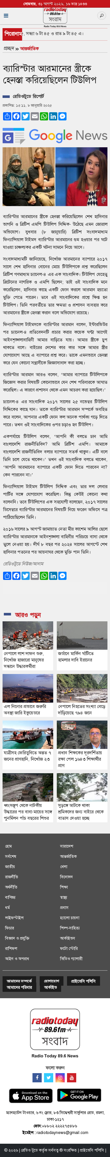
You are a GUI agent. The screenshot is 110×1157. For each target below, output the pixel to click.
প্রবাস (64, 907)
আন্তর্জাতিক (29, 49)
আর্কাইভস (67, 938)
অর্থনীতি (11, 887)
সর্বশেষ (10, 856)
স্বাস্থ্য (63, 897)
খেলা (63, 866)
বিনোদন (66, 877)
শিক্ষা (64, 887)
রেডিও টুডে (29, 1150)
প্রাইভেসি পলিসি (83, 981)
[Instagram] (60, 1077)
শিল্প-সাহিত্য (70, 928)
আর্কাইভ (50, 987)
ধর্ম (7, 907)
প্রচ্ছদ (9, 48)
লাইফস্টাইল (14, 917)
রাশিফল (11, 948)
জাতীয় (10, 866)
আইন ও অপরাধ (17, 958)
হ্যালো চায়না (69, 917)
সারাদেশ (66, 846)
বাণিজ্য (10, 897)
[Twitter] (48, 1077)
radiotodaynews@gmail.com (62, 1132)
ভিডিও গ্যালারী (71, 958)
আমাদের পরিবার (19, 987)
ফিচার (9, 928)
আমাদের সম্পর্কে (19, 981)
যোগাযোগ (51, 981)
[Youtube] (71, 1077)
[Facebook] (37, 1077)
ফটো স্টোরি (69, 948)
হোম (8, 846)
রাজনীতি (11, 877)
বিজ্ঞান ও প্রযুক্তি (17, 938)
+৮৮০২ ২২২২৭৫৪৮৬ (59, 1126)
